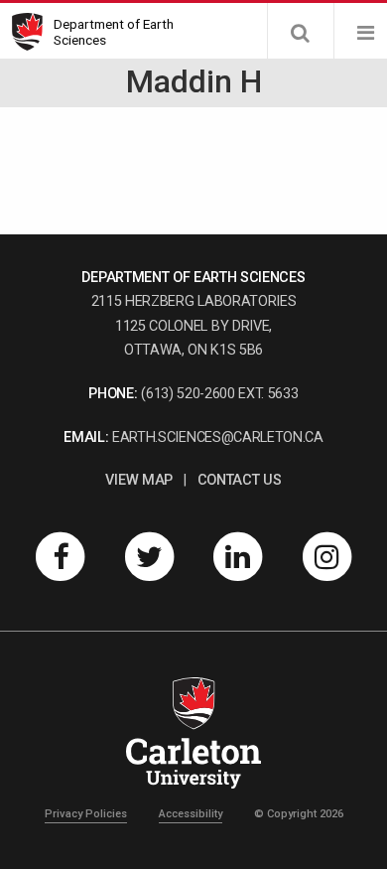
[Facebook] (60, 556)
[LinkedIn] (238, 556)
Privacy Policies (86, 813)
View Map (138, 480)
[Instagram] (327, 556)
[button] (299, 33)
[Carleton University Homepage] (33, 32)
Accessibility (190, 813)
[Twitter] (149, 556)
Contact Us (239, 480)
